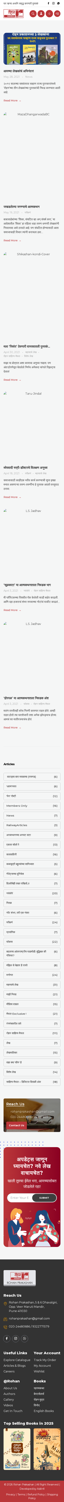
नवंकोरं (27, 590)
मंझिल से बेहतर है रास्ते (16, 965)
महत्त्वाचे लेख (31, 352)
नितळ (9, 903)
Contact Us (16, 1125)
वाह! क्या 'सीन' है (14, 1062)
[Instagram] (53, 3)
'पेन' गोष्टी (11, 796)
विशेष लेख (28, 356)
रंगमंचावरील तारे (13, 1023)
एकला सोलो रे (12, 844)
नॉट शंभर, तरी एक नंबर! (17, 912)
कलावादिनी (11, 854)
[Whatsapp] (58, 3)
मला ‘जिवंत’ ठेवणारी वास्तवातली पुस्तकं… (27, 346)
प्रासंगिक (10, 932)
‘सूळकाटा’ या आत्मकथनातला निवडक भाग (27, 585)
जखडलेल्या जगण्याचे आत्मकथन (21, 207)
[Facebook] (48, 3)
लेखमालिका (11, 1052)
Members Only (16, 805)
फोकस (26, 703)
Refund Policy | (37, 1494)
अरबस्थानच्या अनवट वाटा (18, 835)
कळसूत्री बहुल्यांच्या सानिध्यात (20, 864)
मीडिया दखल (12, 1004)
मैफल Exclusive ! (16, 1013)
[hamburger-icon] (57, 13)
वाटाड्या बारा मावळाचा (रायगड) (21, 776)
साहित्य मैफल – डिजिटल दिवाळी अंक (23, 1082)
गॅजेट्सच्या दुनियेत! (15, 873)
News (28, 76)
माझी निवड (11, 994)
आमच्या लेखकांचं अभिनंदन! (19, 71)
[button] (7, 1449)
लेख (8, 1043)
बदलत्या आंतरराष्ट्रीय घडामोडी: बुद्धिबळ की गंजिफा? (26, 953)
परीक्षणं (28, 212)
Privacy (10, 1494)
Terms (21, 1494)
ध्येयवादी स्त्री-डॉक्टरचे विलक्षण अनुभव (25, 468)
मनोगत (9, 975)
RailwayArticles (16, 825)
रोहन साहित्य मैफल (12, 356)
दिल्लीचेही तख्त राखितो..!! (17, 883)
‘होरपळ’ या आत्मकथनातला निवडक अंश (26, 698)
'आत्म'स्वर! (11, 786)
